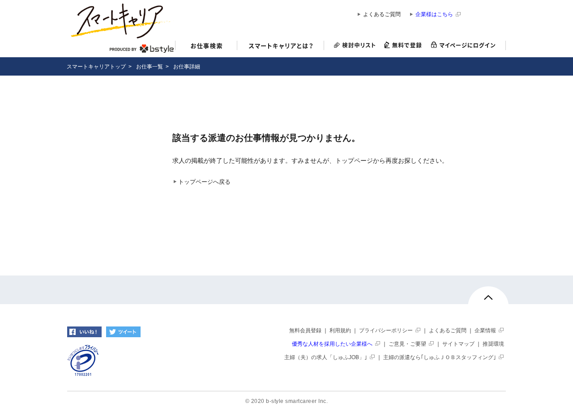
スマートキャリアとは (280, 46)
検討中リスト (352, 45)
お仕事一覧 (149, 67)
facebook (84, 331)
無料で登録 (403, 45)
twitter (123, 331)
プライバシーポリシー (386, 330)
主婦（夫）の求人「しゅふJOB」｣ (325, 357)
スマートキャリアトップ (96, 67)
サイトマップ (458, 344)
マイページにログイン (466, 45)
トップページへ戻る (204, 182)
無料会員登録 (305, 330)
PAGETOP (488, 301)
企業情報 (485, 330)
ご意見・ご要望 (407, 344)
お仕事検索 (206, 46)
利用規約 (340, 330)
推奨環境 (493, 344)
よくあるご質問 (382, 14)
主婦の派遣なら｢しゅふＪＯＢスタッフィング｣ (439, 357)
